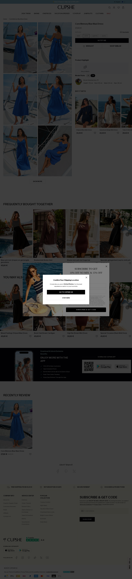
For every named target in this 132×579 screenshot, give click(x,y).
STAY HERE (66, 298)
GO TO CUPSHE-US (66, 292)
